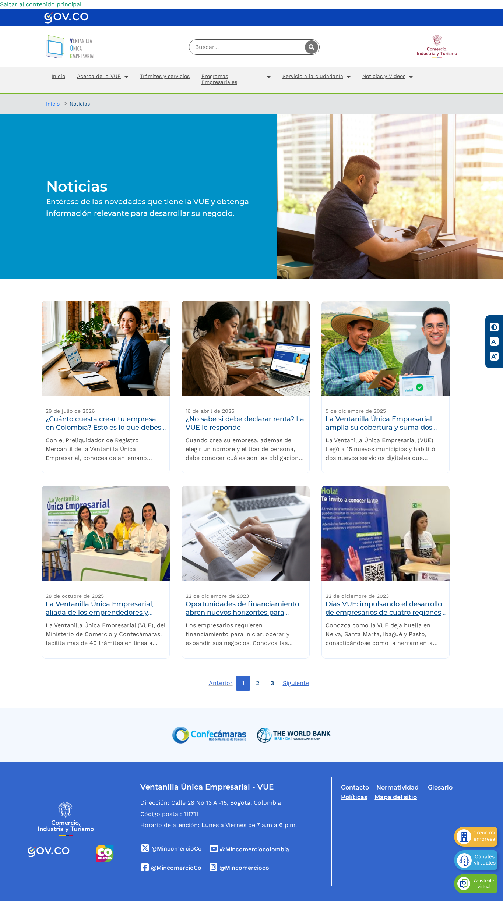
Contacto (355, 787)
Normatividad (397, 787)
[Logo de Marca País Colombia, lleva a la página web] (100, 853)
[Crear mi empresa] (475, 837)
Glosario (440, 787)
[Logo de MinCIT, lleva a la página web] (65, 819)
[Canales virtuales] (475, 860)
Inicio (53, 104)
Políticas (354, 797)
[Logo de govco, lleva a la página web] (66, 18)
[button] (102, 80)
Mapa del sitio (395, 797)
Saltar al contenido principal (41, 4)
